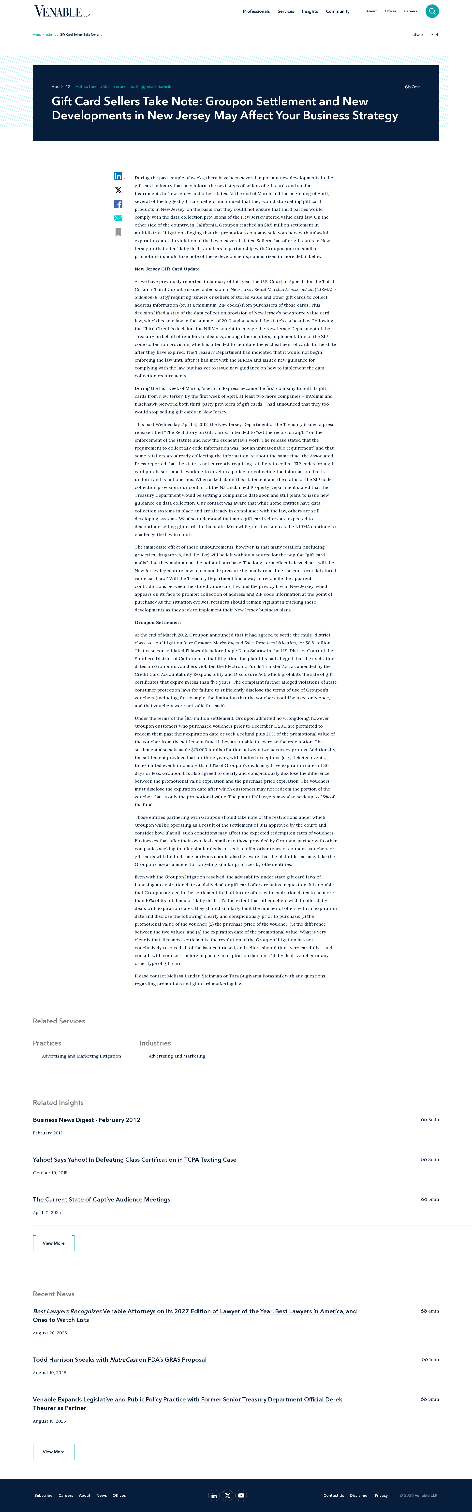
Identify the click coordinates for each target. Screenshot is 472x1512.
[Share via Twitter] (118, 190)
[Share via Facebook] (118, 204)
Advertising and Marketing (177, 1056)
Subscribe (43, 1495)
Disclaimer (359, 1495)
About (371, 11)
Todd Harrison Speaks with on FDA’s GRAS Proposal (120, 1359)
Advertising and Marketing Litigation (81, 1056)
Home (37, 34)
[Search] (432, 11)
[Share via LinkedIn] (118, 176)
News (101, 1495)
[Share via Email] (118, 218)
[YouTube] (241, 1495)
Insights (310, 11)
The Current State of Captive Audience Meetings (101, 1199)
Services (286, 11)
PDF (435, 35)
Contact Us (334, 1495)
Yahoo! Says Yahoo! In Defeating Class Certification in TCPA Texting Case (134, 1159)
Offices (390, 11)
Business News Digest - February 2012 (86, 1119)
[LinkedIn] (214, 1495)
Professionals (256, 11)
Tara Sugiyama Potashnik (149, 86)
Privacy (381, 1495)
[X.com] (227, 1495)
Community (338, 11)
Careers (410, 11)
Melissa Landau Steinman (97, 86)
